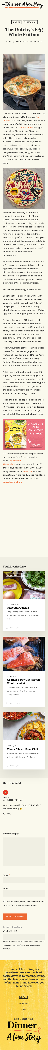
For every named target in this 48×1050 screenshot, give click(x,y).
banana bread (26, 127)
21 (19, 703)
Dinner (16, 22)
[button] (3, 5)
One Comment (35, 41)
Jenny (11, 41)
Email (6, 888)
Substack (27, 471)
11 (18, 628)
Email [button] (24, 1010)
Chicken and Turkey (16, 575)
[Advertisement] (24, 511)
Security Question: (12, 927)
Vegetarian (30, 22)
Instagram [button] (24, 1003)
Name (6, 875)
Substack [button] (23, 997)
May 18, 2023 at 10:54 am (13, 800)
